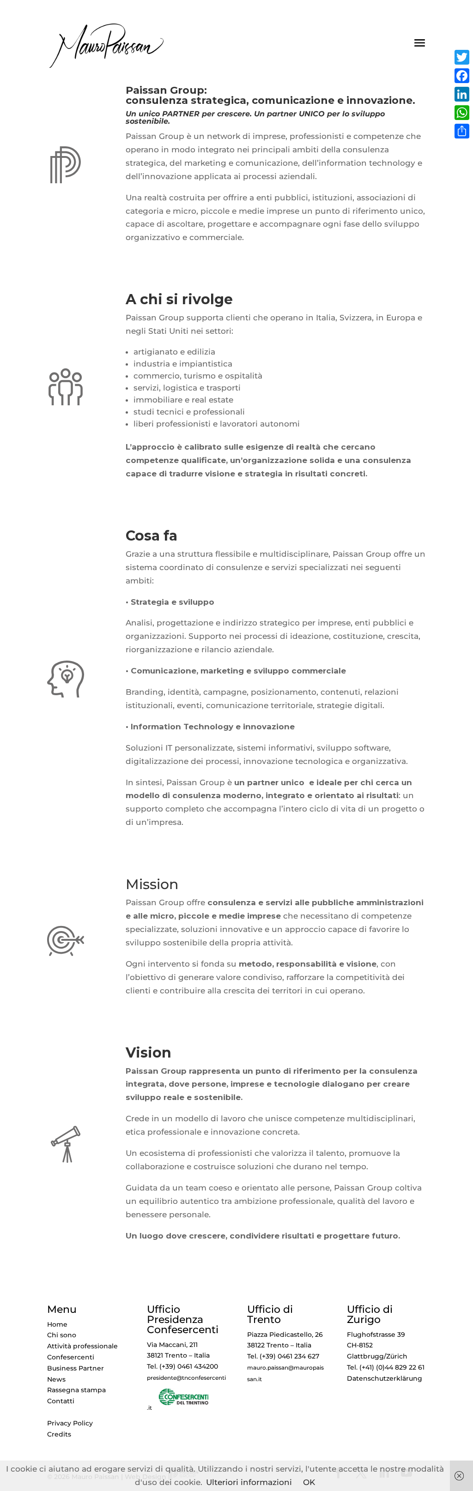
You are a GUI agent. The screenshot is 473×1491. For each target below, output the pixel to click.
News (56, 1379)
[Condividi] (462, 131)
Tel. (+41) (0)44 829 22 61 (385, 1367)
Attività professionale (82, 1346)
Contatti (60, 1401)
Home (57, 1324)
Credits (59, 1434)
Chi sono (61, 1335)
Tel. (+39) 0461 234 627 (283, 1356)
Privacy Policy (70, 1423)
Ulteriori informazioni (249, 1482)
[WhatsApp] (462, 112)
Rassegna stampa (76, 1390)
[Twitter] (462, 57)
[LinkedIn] (462, 94)
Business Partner (75, 1368)
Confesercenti (70, 1357)
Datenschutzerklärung (384, 1378)
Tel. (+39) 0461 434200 (182, 1366)
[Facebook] (462, 75)
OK (309, 1482)
